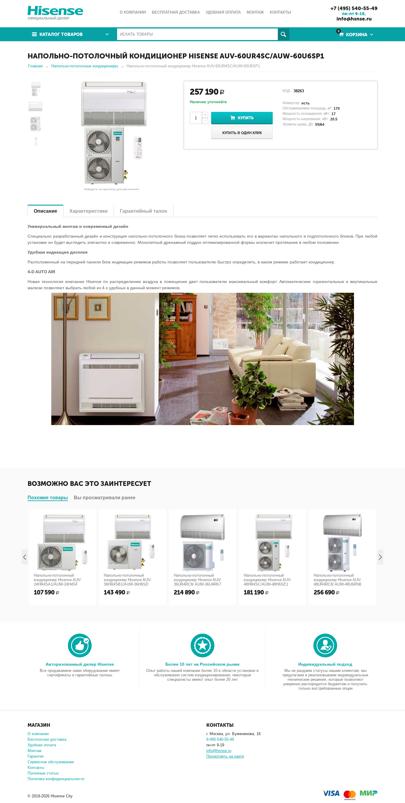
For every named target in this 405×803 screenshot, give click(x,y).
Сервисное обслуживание (51, 762)
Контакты (36, 767)
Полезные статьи (43, 773)
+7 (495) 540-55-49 (354, 8)
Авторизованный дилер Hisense (80, 664)
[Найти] (283, 34)
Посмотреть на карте (225, 756)
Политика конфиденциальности (56, 779)
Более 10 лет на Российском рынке (202, 664)
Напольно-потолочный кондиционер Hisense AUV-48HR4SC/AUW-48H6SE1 (267, 579)
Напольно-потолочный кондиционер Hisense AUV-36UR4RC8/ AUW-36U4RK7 (197, 579)
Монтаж (35, 750)
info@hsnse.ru (354, 19)
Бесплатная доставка (47, 739)
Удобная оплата (42, 745)
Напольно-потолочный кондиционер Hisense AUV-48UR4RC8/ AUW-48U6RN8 (337, 579)
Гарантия (36, 756)
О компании (38, 734)
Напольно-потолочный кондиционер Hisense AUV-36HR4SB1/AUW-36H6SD (128, 579)
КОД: (287, 91)
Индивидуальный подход (325, 664)
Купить (245, 118)
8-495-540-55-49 (220, 739)
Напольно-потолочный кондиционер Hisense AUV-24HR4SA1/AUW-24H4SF (58, 579)
